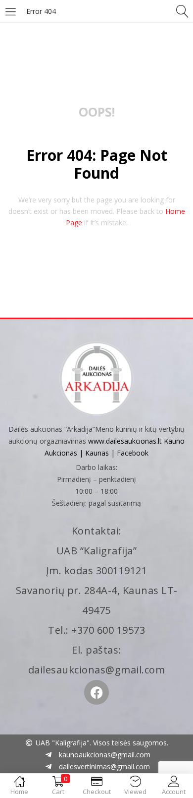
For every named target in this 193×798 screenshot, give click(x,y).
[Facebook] (96, 692)
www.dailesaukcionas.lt (125, 441)
